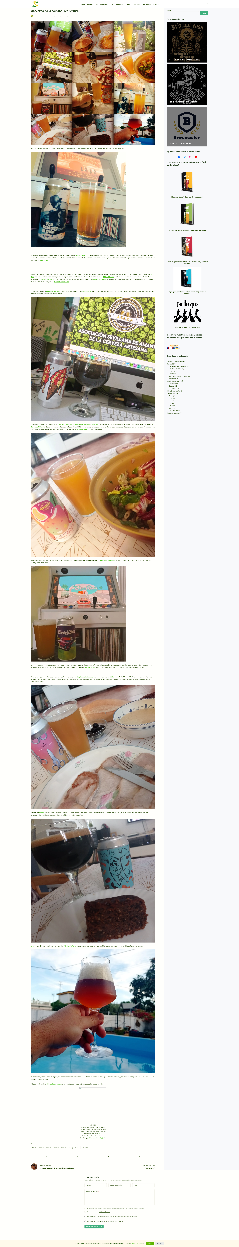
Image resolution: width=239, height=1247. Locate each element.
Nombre (89, 1185)
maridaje (85, 1148)
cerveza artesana (45, 1148)
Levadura (172, 403)
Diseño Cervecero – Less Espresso (183, 102)
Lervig (33, 946)
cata (34, 1148)
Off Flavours (173, 411)
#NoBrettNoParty (70, 946)
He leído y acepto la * (98, 1212)
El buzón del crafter (174, 391)
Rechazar (159, 1243)
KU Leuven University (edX (97, 1138)
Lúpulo (171, 406)
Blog (128, 4)
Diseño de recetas (173, 381)
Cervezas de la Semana (69, 16)
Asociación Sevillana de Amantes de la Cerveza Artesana (78, 424)
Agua (171, 396)
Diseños (172, 371)
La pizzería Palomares (85, 677)
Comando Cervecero (61, 282)
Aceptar (150, 1243)
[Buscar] (207, 4)
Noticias (172, 379)
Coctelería (172, 388)
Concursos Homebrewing (176, 361)
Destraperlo (86, 291)
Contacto (137, 4)
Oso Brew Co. (81, 255)
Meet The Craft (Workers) (178, 376)
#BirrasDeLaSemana (53, 1084)
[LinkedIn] (139, 1156)
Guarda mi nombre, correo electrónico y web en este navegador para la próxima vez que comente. (115, 1208)
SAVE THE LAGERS (117, 4)
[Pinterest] (108, 1156)
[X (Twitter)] (77, 1156)
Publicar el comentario (94, 1226)
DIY (170, 401)
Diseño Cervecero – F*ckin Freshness (184, 60)
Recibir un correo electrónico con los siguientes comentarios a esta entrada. (112, 1216)
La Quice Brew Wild (99, 279)
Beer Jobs (90, 4)
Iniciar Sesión (147, 4)
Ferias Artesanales (173, 413)
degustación (73, 1148)
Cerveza (172, 384)
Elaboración (171, 393)
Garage (42, 813)
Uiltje (112, 677)
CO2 (170, 398)
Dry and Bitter (90, 667)
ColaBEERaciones (175, 369)
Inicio (83, 4)
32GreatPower (43, 260)
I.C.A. (100, 1133)
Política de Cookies (137, 1243)
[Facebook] (46, 1156)
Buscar (169, 10)
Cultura (169, 364)
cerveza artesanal (60, 1148)
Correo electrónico (116, 1185)
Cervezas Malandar (38, 427)
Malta (171, 408)
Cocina (171, 386)
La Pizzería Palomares (46, 279)
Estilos (171, 374)
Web (135, 1185)
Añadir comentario (92, 1191)
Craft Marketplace (102, 4)
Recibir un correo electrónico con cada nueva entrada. (105, 1221)
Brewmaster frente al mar (180, 144)
